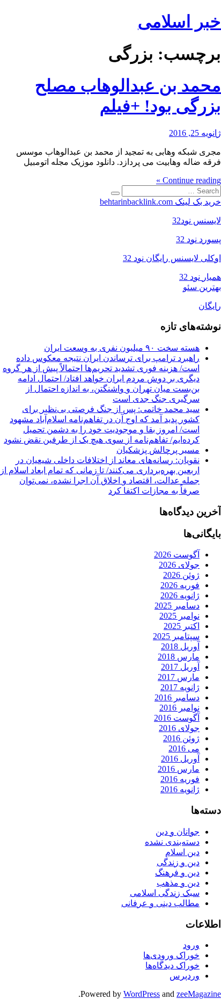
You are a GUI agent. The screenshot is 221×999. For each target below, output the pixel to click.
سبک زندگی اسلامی (165, 892)
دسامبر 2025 (177, 605)
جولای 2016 (179, 728)
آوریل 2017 (180, 666)
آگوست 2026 (177, 554)
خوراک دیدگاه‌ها (172, 965)
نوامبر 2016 (179, 707)
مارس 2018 (179, 656)
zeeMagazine (198, 993)
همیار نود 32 (200, 276)
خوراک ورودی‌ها (171, 955)
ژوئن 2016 (181, 738)
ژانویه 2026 (180, 595)
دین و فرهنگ (177, 872)
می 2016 (184, 748)
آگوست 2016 (177, 717)
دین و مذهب (178, 882)
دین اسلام (182, 852)
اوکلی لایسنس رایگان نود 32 (172, 258)
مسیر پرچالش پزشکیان (158, 449)
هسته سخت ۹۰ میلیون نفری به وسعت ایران (122, 347)
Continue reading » (188, 180)
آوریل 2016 (180, 758)
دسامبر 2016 (177, 697)
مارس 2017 (179, 677)
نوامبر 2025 (179, 615)
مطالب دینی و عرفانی (160, 903)
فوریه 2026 (180, 585)
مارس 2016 (179, 768)
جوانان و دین (178, 831)
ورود (191, 945)
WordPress (141, 993)
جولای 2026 (179, 564)
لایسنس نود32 (196, 220)
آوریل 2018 (180, 646)
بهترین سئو (202, 287)
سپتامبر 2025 (176, 636)
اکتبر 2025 (182, 626)
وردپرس (185, 975)
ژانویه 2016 (180, 789)
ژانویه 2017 (180, 687)
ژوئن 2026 (181, 575)
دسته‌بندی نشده (172, 841)
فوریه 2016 (180, 779)
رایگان (209, 305)
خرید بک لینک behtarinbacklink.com (160, 201)
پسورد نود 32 (198, 239)
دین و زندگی (178, 862)
